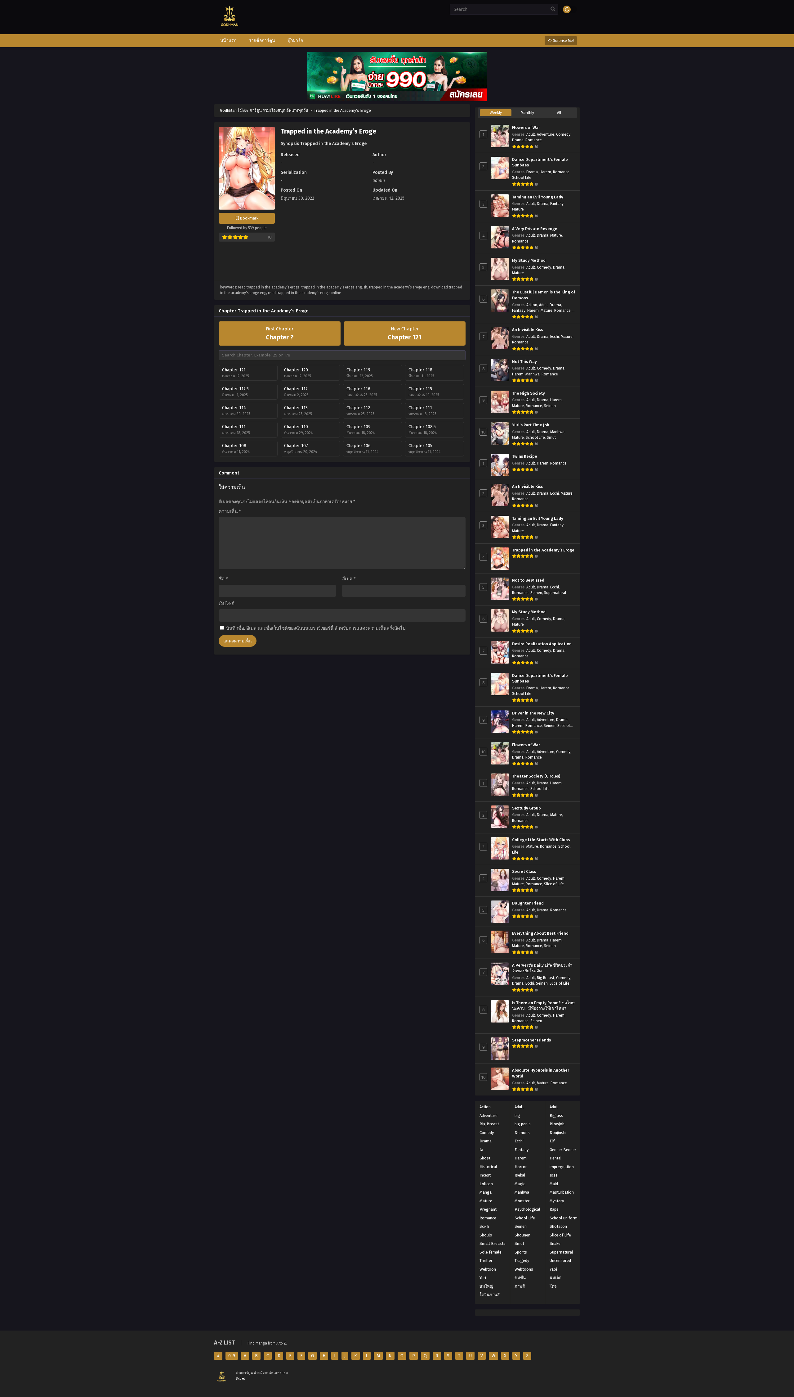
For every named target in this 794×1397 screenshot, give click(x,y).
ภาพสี (520, 1286)
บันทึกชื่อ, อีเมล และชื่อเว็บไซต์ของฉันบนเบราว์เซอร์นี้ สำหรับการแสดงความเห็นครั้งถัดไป (316, 628)
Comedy (563, 134)
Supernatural (555, 593)
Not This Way (524, 361)
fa (481, 1149)
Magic (520, 1184)
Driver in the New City (533, 713)
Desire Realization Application (542, 644)
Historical (488, 1166)
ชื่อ (223, 579)
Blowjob (557, 1124)
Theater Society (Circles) (536, 776)
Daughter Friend (528, 903)
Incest (485, 1175)
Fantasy (557, 204)
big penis (523, 1124)
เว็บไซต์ (226, 603)
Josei (554, 1175)
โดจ (553, 1286)
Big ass (556, 1115)
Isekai (520, 1175)
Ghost (485, 1158)
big (517, 1115)
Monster (522, 1201)
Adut (554, 1106)
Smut (551, 437)
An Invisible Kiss (527, 329)
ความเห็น (230, 511)
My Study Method (529, 260)
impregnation (562, 1166)
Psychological (527, 1209)
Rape (554, 1209)
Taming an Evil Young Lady (537, 197)
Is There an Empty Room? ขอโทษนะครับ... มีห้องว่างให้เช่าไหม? (543, 1005)
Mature (518, 209)
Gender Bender (563, 1149)
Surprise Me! (563, 41)
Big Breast (545, 978)
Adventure (545, 134)
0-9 (231, 1355)
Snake (555, 1243)
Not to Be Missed (528, 580)
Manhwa (532, 374)
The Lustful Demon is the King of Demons (543, 295)
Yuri (483, 1277)
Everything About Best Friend (540, 933)
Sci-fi (484, 1226)
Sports (521, 1252)
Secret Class (524, 871)
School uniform (564, 1218)
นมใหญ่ (486, 1286)
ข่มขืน (520, 1277)
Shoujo (486, 1235)
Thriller (486, 1260)
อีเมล (349, 579)
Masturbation (562, 1192)
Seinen (550, 406)
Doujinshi (558, 1132)
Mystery (557, 1201)
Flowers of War (526, 127)
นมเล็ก (555, 1277)
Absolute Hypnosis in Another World (540, 1073)
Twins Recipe (524, 456)
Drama (518, 140)
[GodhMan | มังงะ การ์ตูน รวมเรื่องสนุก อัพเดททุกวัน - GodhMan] (229, 31)
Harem (545, 172)
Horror (521, 1166)
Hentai (555, 1158)
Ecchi (554, 336)
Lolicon (486, 1184)
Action (531, 305)
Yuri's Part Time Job (530, 425)
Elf (552, 1141)
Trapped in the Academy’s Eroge (543, 550)
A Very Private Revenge (534, 228)
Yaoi (553, 1269)
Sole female (491, 1252)
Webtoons (524, 1269)
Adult (530, 134)
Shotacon (558, 1226)
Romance (533, 140)
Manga (486, 1192)
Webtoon (488, 1269)
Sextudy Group (526, 808)
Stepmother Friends (531, 1040)
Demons (522, 1132)
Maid (554, 1184)
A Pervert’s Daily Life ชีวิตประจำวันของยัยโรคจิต (542, 968)
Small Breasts (493, 1243)
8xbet (240, 1379)
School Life (521, 177)
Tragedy (522, 1260)
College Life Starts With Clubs (541, 839)
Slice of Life (554, 884)
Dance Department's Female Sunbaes (540, 162)
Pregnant (488, 1209)
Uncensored (560, 1260)
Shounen (522, 1235)
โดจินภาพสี (490, 1294)
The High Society (528, 393)
